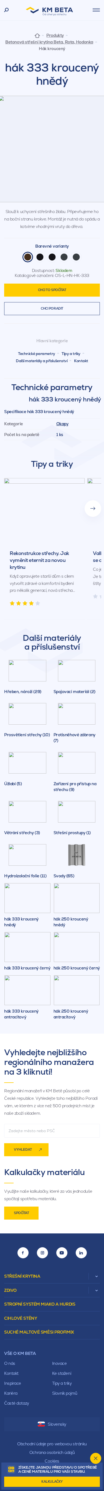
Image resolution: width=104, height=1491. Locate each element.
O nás (9, 1363)
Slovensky (57, 1424)
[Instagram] (42, 1252)
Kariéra (10, 1393)
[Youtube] (61, 1252)
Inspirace (12, 1383)
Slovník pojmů (64, 1393)
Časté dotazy (16, 1403)
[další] (93, 508)
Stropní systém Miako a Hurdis (39, 1304)
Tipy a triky (71, 353)
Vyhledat (23, 1149)
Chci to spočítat (52, 290)
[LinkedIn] (81, 1252)
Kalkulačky (52, 1481)
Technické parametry (36, 353)
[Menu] (96, 9)
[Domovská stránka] (37, 35)
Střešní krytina (22, 1276)
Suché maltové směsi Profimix (39, 1332)
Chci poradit (52, 308)
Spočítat (21, 1213)
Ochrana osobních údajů (52, 1452)
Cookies (52, 1461)
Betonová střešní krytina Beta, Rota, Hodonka (49, 42)
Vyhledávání (6, 10)
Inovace (59, 1363)
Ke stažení (61, 1373)
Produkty (55, 35)
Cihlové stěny (20, 1318)
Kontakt (81, 360)
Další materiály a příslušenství (41, 360)
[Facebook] (23, 1252)
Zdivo (10, 1290)
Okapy (62, 423)
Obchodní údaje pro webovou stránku (52, 1443)
